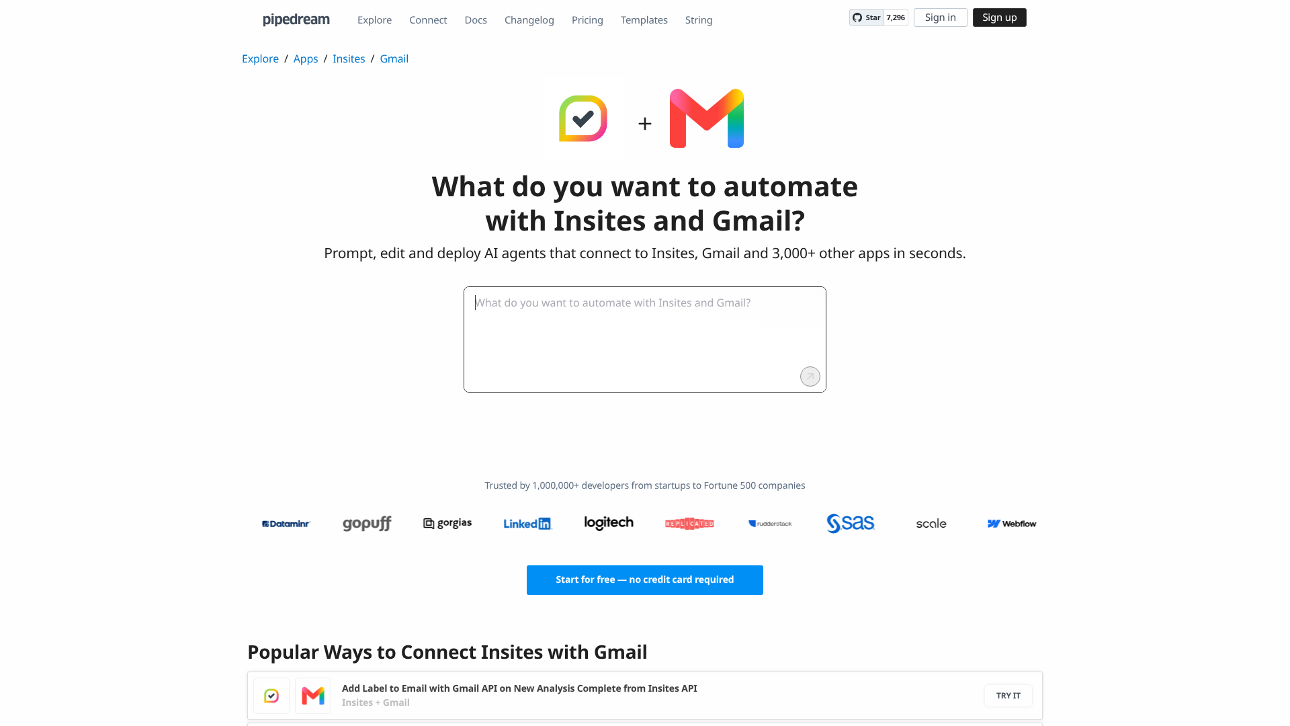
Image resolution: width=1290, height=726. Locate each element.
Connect (428, 20)
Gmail (394, 58)
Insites (349, 58)
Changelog (529, 20)
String (699, 20)
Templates (644, 20)
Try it (1008, 695)
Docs (476, 20)
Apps (306, 58)
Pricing (587, 20)
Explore (374, 20)
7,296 (896, 18)
